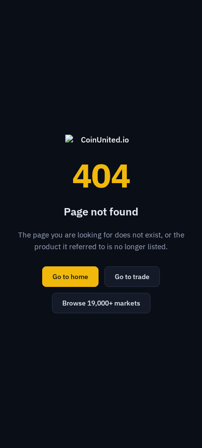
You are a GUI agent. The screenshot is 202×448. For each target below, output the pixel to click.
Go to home (70, 276)
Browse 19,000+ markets (101, 303)
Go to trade (132, 276)
